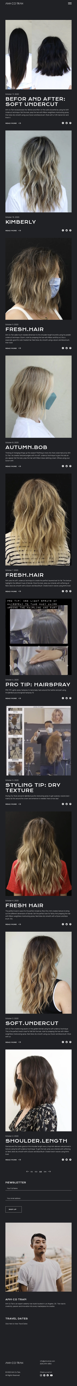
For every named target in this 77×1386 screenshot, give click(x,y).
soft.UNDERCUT (32, 1023)
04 (45, 1172)
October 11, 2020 (12, 94)
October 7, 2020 (11, 570)
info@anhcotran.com (47, 1361)
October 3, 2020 (11, 1018)
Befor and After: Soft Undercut (35, 101)
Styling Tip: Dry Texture (33, 787)
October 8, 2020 (12, 442)
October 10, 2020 (12, 217)
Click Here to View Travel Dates (16, 1324)
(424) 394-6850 (46, 1364)
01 (32, 1172)
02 (36, 1172)
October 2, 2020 (11, 1136)
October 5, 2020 (12, 780)
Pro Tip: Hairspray (37, 684)
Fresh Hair (24, 905)
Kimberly (20, 222)
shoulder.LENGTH (36, 1141)
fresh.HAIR (24, 329)
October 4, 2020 (12, 901)
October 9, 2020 (11, 324)
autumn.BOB (26, 447)
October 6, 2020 (12, 680)
